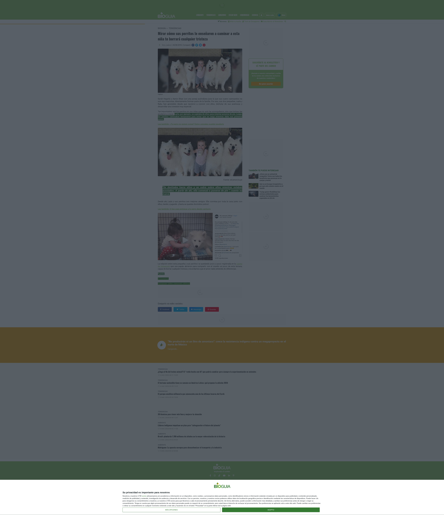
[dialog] (222, 497)
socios (144, 496)
